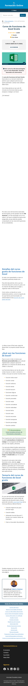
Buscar (23, 15)
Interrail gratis (14, 630)
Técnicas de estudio (14, 632)
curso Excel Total (18, 502)
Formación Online (14, 5)
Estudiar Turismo (14, 617)
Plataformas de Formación (14, 621)
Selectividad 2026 (14, 624)
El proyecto (6, 650)
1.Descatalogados (8, 21)
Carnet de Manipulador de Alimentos (14, 636)
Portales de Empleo (14, 619)
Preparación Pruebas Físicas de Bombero (14, 634)
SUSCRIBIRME (14, 47)
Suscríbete (6, 655)
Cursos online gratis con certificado (14, 615)
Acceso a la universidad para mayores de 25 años (14, 638)
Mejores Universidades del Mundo (14, 609)
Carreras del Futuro (14, 607)
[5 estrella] (15, 32)
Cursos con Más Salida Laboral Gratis (14, 611)
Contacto (5, 652)
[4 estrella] (13, 32)
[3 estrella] (12, 32)
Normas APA (14, 628)
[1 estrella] (9, 32)
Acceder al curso (14, 576)
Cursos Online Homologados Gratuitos (14, 613)
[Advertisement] (14, 154)
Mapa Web (6, 657)
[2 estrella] (10, 32)
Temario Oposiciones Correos (14, 626)
